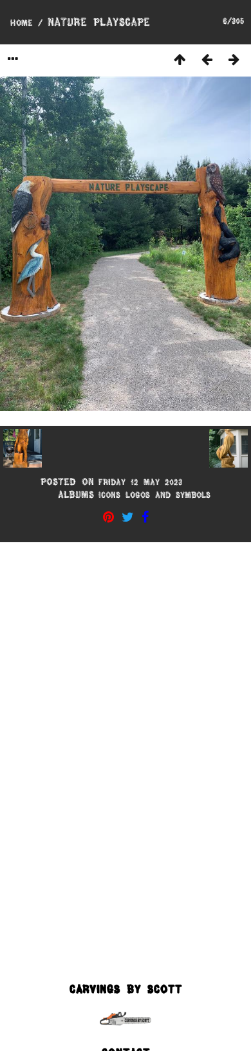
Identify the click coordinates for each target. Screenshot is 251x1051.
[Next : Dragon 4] (233, 59)
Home (21, 22)
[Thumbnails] (179, 59)
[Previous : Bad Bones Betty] (206, 59)
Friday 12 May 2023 (140, 482)
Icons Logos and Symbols (154, 494)
